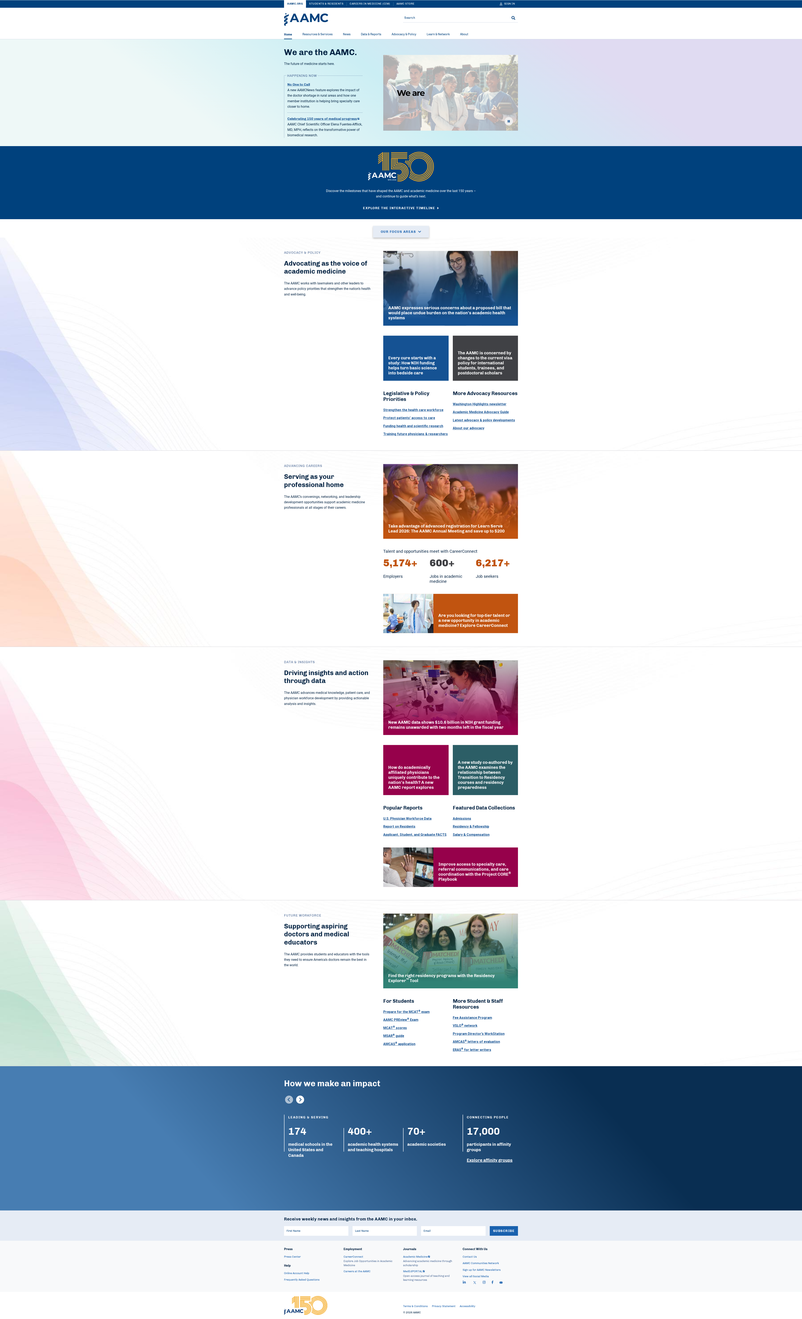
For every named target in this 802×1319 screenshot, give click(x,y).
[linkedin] (464, 1283)
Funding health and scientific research (413, 426)
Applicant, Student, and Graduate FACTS (415, 834)
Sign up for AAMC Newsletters (482, 1270)
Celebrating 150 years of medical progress (322, 118)
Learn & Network (438, 34)
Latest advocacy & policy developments (484, 420)
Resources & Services (317, 34)
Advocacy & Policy (404, 34)
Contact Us (470, 1257)
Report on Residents (399, 826)
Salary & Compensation (471, 834)
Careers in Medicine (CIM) (370, 4)
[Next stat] (300, 1100)
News (346, 34)
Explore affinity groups (490, 1160)
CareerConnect (353, 1257)
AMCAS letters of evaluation (476, 1042)
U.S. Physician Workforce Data (407, 818)
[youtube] (501, 1283)
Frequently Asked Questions (302, 1280)
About (464, 34)
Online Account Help (296, 1273)
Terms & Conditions (415, 1306)
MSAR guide (393, 1036)
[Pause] (509, 121)
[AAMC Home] (306, 19)
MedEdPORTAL (412, 1271)
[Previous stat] (289, 1100)
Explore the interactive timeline (399, 208)
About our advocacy (468, 428)
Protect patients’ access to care (409, 418)
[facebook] (492, 1283)
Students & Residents (326, 4)
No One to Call (298, 84)
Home (288, 34)
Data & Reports (371, 34)
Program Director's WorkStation (479, 1034)
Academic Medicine (415, 1257)
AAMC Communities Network (481, 1263)
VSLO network (465, 1026)
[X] (474, 1283)
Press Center (292, 1257)
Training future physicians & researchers (415, 434)
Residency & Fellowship (471, 826)
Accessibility (467, 1306)
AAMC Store (405, 4)
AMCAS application (399, 1044)
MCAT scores (395, 1028)
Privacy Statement (444, 1306)
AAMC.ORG (295, 4)
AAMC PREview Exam (400, 1020)
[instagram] (484, 1283)
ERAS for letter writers (472, 1050)
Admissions (462, 818)
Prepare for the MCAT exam (406, 1012)
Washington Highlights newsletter (479, 404)
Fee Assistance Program (472, 1017)
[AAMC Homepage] (305, 1305)
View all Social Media (476, 1276)
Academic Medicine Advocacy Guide (481, 412)
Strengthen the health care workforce (413, 410)
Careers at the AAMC (357, 1271)
